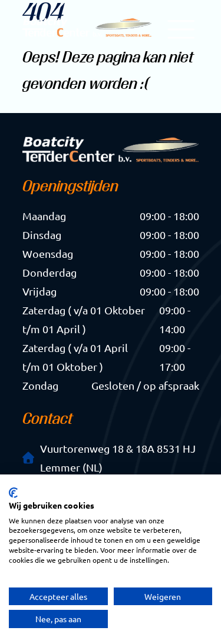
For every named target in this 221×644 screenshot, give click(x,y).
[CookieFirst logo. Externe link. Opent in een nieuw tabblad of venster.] (13, 492)
